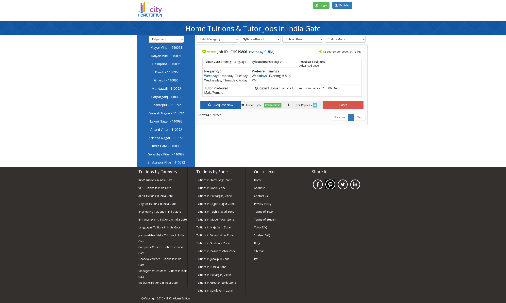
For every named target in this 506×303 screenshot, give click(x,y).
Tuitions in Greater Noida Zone (216, 282)
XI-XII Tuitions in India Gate (155, 196)
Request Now (222, 105)
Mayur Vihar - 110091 (166, 47)
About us (259, 188)
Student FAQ (262, 235)
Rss (256, 259)
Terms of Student (265, 219)
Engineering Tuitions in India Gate (159, 211)
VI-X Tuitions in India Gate (154, 188)
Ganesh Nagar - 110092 (166, 113)
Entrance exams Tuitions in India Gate (162, 219)
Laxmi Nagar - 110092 (166, 121)
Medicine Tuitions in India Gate (158, 282)
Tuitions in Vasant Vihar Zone (215, 235)
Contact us (261, 196)
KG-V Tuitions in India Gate (155, 180)
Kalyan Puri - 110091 (166, 56)
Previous (339, 117)
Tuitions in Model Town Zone (215, 219)
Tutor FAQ (260, 227)
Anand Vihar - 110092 (166, 129)
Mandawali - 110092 (166, 88)
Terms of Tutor (264, 211)
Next (360, 117)
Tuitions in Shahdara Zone (213, 243)
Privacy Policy (262, 204)
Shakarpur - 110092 (166, 105)
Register (344, 5)
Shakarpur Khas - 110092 (166, 162)
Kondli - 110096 (166, 72)
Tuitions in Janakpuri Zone (212, 259)
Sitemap (259, 251)
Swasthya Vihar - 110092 (166, 154)
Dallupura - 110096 (166, 64)
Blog (257, 243)
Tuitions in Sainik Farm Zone (214, 290)
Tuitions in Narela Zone (211, 267)
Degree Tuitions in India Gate (157, 204)
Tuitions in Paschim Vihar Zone (216, 251)
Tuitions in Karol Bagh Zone (214, 180)
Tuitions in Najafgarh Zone (213, 227)
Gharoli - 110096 (166, 80)
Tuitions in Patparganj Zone (214, 196)
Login (322, 5)
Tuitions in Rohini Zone (211, 188)
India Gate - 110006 (166, 146)
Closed (343, 105)
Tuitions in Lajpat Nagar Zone (215, 204)
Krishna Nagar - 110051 (166, 138)
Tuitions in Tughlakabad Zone (215, 211)
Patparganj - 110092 (166, 97)
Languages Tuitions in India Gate (159, 227)
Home (258, 180)
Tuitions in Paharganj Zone (213, 275)
